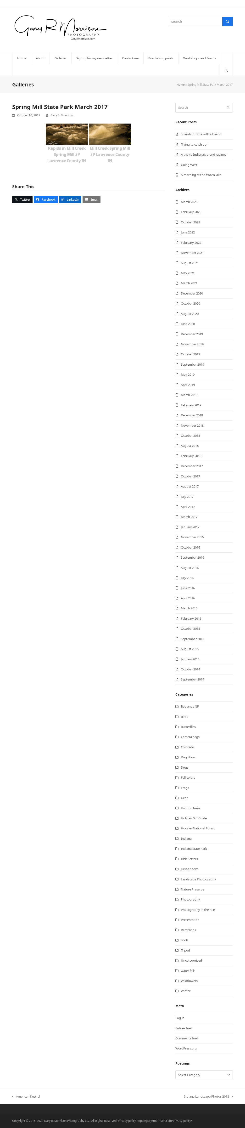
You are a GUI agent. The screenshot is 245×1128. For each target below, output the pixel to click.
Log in (179, 1018)
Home (181, 85)
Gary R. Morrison (61, 115)
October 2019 (190, 354)
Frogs (185, 788)
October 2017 (190, 476)
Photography (190, 899)
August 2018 (190, 445)
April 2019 (188, 385)
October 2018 (190, 435)
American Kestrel (26, 1096)
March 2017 (189, 517)
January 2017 (190, 527)
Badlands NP (190, 706)
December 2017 (192, 466)
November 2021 (192, 252)
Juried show (189, 869)
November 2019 (192, 344)
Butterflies (188, 727)
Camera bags (190, 737)
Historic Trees (190, 808)
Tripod (185, 950)
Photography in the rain (198, 909)
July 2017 (187, 496)
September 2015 (192, 639)
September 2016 (192, 557)
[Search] (227, 21)
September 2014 (192, 679)
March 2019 (189, 395)
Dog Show (188, 757)
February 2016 (191, 618)
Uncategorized (191, 960)
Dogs (184, 767)
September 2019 (192, 364)
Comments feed (186, 1038)
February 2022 (191, 242)
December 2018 (192, 415)
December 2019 (192, 334)
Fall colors (188, 777)
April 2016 (188, 598)
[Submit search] (228, 107)
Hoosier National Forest (198, 828)
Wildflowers (189, 981)
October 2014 (190, 669)
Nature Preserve (192, 889)
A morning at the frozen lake (201, 175)
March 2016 (189, 608)
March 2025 (189, 202)
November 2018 (192, 425)
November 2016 (192, 537)
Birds (184, 716)
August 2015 (190, 649)
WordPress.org (186, 1048)
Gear (184, 798)
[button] (226, 70)
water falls (188, 971)
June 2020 (188, 324)
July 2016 (187, 578)
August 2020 (190, 314)
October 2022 (190, 222)
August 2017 (190, 486)
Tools (184, 940)
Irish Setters (189, 859)
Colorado (187, 747)
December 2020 (192, 293)
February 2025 (191, 212)
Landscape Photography (198, 879)
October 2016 (190, 547)
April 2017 (188, 506)
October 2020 (190, 303)
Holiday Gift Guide (194, 818)
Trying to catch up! (194, 144)
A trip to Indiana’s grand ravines (203, 154)
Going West (189, 165)
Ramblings (188, 930)
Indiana (186, 838)
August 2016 (190, 568)
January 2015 (190, 659)
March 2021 (189, 283)
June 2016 (188, 588)
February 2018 (191, 456)
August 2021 (190, 263)
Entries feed (183, 1028)
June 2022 (188, 232)
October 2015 (190, 628)
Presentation (190, 920)
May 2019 (188, 374)
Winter (185, 991)
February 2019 (191, 405)
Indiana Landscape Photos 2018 (206, 1096)
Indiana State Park (194, 848)
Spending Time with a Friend (201, 134)
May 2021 (188, 273)
